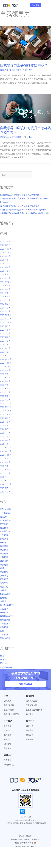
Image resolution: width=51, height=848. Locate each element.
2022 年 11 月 (6, 363)
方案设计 (4, 590)
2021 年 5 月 (5, 429)
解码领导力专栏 (7, 616)
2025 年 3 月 (5, 278)
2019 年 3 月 (5, 492)
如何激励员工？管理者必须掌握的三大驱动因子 (20, 195)
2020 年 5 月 (5, 473)
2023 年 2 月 (5, 352)
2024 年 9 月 (5, 286)
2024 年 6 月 (5, 297)
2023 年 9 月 (5, 326)
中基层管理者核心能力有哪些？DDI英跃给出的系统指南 (24, 213)
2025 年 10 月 (6, 253)
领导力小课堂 (15, 70)
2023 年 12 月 (6, 315)
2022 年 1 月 (5, 400)
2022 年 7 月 (5, 378)
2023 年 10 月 (6, 322)
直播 (2, 568)
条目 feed (4, 659)
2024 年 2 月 (5, 308)
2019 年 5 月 (5, 488)
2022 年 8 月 (5, 374)
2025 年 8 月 (5, 260)
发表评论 (4, 70)
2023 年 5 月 (5, 341)
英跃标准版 (9, 705)
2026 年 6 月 (5, 241)
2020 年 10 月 (6, 455)
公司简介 (7, 726)
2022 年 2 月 (5, 396)
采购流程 (4, 561)
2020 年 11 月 (6, 451)
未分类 (3, 542)
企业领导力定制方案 (34, 710)
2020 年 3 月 (5, 481)
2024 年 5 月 (5, 300)
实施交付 (4, 583)
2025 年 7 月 (5, 263)
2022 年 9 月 (5, 370)
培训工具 (4, 587)
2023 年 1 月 (5, 356)
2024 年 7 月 (5, 293)
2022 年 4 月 (5, 389)
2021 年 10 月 (6, 411)
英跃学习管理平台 (12, 714)
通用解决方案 (31, 701)
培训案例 (4, 546)
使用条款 (21, 836)
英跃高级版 (9, 710)
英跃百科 (7, 748)
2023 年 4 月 (5, 345)
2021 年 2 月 (5, 440)
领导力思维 (5, 594)
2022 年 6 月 (5, 381)
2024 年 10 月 (6, 282)
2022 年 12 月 (6, 359)
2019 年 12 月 (6, 484)
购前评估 (4, 539)
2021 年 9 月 (5, 414)
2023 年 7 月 (5, 333)
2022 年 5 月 (5, 385)
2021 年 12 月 (6, 403)
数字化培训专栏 (7, 605)
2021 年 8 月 (5, 418)
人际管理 (4, 557)
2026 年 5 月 (5, 245)
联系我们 (7, 739)
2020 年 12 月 (6, 448)
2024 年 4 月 (5, 304)
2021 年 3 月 (5, 436)
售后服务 (4, 598)
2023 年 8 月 (5, 330)
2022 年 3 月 (5, 392)
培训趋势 (4, 553)
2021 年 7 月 (5, 422)
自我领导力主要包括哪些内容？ (24, 65)
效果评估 (4, 576)
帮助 (2, 631)
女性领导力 (5, 513)
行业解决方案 (31, 705)
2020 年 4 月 (5, 477)
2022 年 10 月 (6, 367)
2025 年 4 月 (5, 275)
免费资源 (7, 760)
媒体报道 (7, 735)
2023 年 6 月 (5, 337)
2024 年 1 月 (5, 311)
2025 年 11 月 (6, 249)
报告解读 (4, 528)
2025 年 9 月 (5, 256)
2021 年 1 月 (5, 444)
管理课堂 (4, 517)
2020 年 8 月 (5, 462)
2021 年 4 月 (5, 433)
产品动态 (4, 524)
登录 (2, 656)
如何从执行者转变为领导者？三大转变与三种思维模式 (23, 210)
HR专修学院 (5, 520)
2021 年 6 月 (5, 426)
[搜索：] (16, 174)
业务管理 (4, 535)
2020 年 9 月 (5, 459)
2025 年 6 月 (5, 267)
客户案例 (29, 714)
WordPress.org (6, 667)
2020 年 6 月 (5, 470)
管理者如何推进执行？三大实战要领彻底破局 (19, 206)
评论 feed (4, 663)
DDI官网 (7, 744)
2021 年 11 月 (6, 407)
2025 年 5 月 (5, 271)
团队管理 (4, 579)
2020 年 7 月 (5, 466)
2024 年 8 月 (5, 289)
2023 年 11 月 (6, 319)
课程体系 (7, 701)
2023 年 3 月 (5, 348)
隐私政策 (28, 836)
